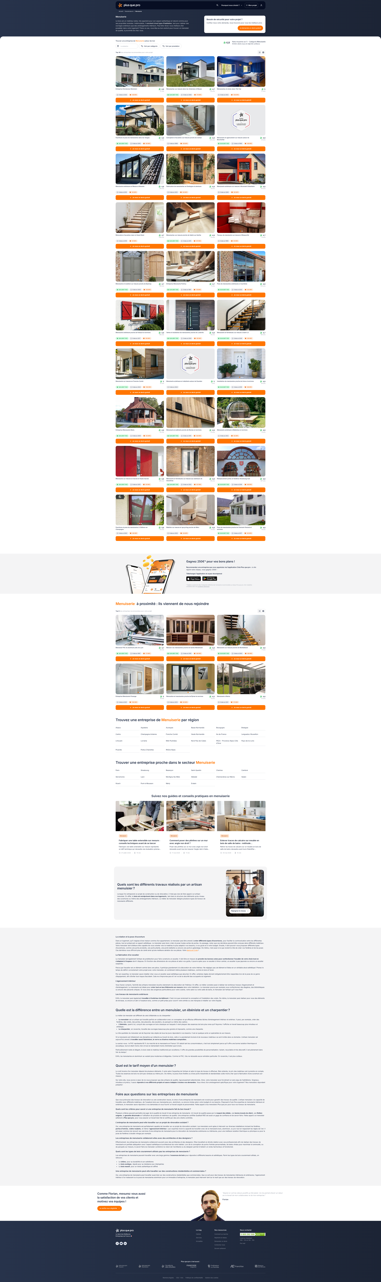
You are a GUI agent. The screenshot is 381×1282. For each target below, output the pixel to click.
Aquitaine (144, 728)
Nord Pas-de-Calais (198, 741)
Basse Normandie (197, 728)
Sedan (243, 777)
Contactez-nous (219, 1245)
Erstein (193, 783)
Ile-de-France (221, 734)
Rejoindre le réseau (220, 1237)
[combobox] (128, 46)
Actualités (199, 1241)
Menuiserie (123, 836)
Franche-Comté (172, 734)
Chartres (219, 770)
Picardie (119, 750)
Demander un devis (220, 1241)
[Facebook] (117, 1243)
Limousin (119, 741)
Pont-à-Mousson (147, 783)
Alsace (118, 728)
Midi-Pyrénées (171, 741)
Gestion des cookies (211, 1278)
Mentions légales (168, 1278)
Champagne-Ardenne (149, 734)
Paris (117, 770)
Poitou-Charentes (147, 750)
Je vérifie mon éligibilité (108, 1208)
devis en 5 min (192, 950)
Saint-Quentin (196, 770)
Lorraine (144, 741)
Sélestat (194, 777)
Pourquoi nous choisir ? (230, 5)
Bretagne (244, 728)
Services (199, 1237)
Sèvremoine (120, 777)
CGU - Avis (179, 1278)
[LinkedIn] (125, 1243)
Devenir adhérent (220, 1248)
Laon (142, 777)
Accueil (121, 11)
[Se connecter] (261, 5)
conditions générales (203, 586)
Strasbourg (145, 770)
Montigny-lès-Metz (173, 777)
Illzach (118, 783)
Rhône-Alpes (170, 750)
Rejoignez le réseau (238, 911)
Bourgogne (220, 728)
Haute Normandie (197, 734)
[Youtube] (121, 1243)
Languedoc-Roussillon (249, 734)
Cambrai (244, 770)
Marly (168, 783)
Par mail (242, 1243)
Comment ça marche (221, 1234)
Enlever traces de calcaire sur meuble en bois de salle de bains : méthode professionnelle (239, 843)
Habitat (198, 1234)
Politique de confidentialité (194, 1278)
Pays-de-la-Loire (247, 741)
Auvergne (169, 728)
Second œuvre (129, 11)
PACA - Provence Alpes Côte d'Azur (227, 742)
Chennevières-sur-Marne (225, 777)
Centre (118, 734)
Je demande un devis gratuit (250, 28)
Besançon (169, 770)
